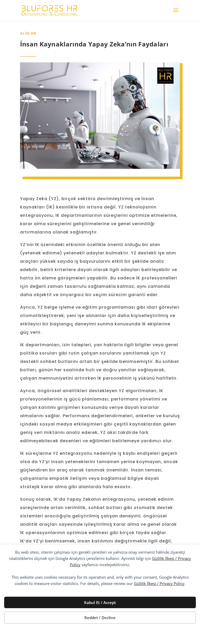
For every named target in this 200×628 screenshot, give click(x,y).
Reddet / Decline (100, 617)
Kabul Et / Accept (100, 602)
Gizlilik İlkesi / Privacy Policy (159, 583)
